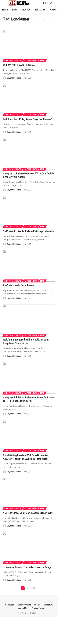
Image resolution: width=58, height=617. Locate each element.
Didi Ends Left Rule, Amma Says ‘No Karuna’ (27, 119)
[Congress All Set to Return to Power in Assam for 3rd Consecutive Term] (29, 378)
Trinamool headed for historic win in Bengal (27, 567)
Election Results (12, 60)
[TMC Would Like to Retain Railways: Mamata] (29, 211)
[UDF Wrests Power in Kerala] (29, 45)
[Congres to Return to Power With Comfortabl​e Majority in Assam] (29, 154)
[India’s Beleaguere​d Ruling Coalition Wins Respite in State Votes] (29, 320)
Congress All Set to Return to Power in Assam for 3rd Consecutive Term (28, 399)
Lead (42, 60)
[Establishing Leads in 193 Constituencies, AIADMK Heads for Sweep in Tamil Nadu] (29, 435)
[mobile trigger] (5, 3)
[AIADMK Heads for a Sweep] (29, 266)
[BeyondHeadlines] (20, 3)
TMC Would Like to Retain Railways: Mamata (28, 231)
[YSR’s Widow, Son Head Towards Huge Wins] (29, 493)
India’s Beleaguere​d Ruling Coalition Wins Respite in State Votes (26, 341)
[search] (45, 3)
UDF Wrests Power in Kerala (19, 65)
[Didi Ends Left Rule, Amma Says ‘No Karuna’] (29, 99)
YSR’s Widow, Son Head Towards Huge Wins (28, 513)
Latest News (31, 60)
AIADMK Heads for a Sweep (18, 285)
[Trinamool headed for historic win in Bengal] (29, 547)
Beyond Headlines (14, 78)
